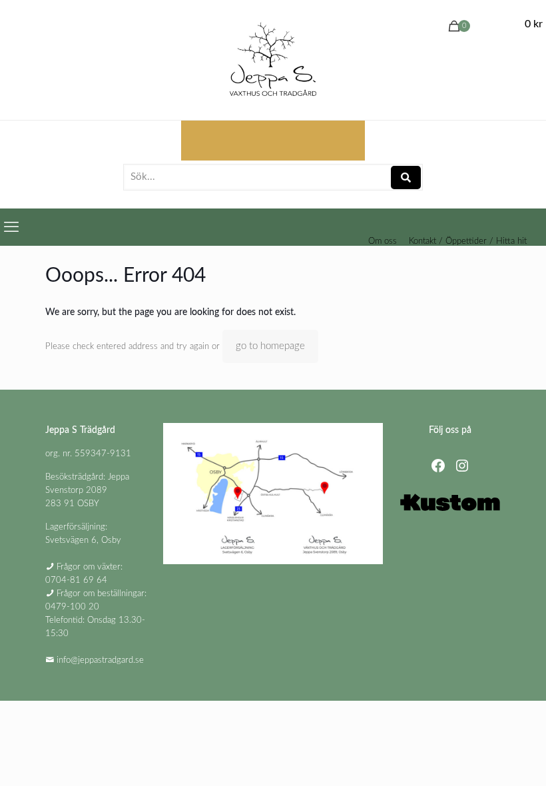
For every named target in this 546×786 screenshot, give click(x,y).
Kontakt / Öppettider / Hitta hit (468, 241)
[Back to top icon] (482, 759)
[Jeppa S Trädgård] (273, 60)
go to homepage (270, 346)
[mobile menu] (11, 227)
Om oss (382, 241)
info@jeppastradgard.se (100, 660)
